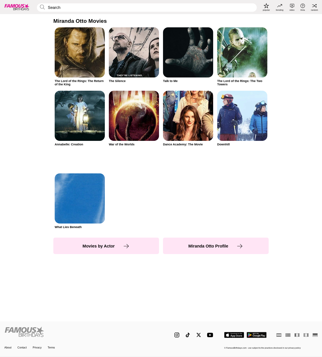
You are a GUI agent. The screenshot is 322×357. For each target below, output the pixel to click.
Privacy (37, 347)
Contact (22, 347)
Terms (51, 347)
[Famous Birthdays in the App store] (234, 335)
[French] (297, 335)
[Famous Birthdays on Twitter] (198, 335)
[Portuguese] (287, 335)
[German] (315, 335)
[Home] (81, 332)
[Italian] (306, 335)
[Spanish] (278, 335)
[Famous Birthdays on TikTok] (187, 335)
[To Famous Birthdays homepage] (17, 7)
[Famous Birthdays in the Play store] (257, 335)
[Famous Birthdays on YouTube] (210, 335)
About (7, 347)
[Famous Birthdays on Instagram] (176, 335)
